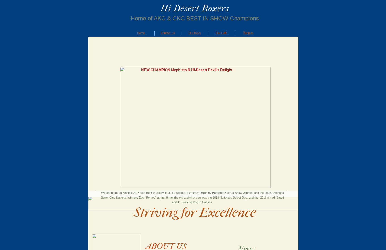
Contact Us (168, 33)
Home (141, 33)
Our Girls (221, 33)
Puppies (248, 33)
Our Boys (195, 33)
